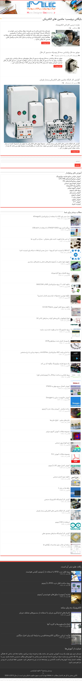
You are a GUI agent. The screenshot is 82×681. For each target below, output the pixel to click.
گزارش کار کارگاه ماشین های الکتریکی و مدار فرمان (60, 80)
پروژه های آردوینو (75, 190)
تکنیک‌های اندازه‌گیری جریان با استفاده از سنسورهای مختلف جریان (44, 612)
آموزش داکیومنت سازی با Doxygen (58, 397)
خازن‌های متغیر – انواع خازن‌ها (60, 420)
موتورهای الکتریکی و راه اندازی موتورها (66, 55)
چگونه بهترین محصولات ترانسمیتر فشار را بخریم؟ (53, 295)
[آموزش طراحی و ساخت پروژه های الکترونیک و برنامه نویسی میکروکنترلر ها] (41, 7)
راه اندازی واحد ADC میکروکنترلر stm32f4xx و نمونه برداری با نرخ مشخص (45, 352)
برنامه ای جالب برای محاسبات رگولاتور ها (56, 544)
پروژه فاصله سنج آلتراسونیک (60, 273)
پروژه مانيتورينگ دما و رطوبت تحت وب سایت (55, 329)
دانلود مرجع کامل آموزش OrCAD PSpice (56, 307)
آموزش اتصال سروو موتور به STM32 (58, 386)
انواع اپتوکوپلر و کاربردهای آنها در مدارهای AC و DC (53, 318)
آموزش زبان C (76, 197)
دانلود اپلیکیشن (35, 670)
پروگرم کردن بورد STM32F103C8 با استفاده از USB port (51, 227)
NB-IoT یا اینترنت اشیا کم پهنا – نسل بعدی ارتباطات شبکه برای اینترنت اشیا (45, 250)
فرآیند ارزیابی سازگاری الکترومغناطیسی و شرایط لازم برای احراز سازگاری (43, 635)
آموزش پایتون (76, 199)
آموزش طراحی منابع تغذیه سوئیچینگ (68, 176)
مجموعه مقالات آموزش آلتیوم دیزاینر (58, 431)
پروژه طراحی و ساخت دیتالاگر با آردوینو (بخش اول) (53, 375)
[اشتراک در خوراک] (1, 18)
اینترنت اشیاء (76, 204)
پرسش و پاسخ (47, 670)
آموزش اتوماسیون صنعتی (72, 183)
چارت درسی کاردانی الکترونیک (68, 25)
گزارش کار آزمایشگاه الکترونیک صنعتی (57, 499)
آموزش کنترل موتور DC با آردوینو (59, 465)
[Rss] (43, 673)
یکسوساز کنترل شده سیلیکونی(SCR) (57, 341)
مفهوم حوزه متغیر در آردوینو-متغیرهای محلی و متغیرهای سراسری (49, 261)
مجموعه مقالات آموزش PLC (60, 454)
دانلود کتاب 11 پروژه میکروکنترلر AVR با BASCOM (53, 284)
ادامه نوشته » (45, 43)
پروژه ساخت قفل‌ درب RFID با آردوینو (56, 583)
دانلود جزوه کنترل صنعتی (61, 476)
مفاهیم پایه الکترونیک (73, 185)
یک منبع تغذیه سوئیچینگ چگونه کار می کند (55, 363)
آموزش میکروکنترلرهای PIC (72, 181)
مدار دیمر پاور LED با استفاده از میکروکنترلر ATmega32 (51, 216)
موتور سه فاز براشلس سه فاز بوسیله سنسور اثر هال (60, 52)
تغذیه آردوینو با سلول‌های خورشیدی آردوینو (54, 594)
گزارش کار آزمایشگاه (71, 83)
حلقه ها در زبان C (64, 488)
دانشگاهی (75, 28)
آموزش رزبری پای (75, 192)
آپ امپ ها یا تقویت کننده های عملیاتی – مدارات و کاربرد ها (50, 239)
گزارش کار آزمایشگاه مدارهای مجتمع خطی (56, 533)
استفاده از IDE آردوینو (62, 522)
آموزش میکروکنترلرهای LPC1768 (70, 178)
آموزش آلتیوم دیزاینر (74, 188)
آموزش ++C (77, 201)
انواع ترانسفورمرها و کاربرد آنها (58, 624)
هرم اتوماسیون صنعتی (62, 442)
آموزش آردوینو (76, 195)
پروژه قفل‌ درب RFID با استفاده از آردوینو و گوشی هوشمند (48, 572)
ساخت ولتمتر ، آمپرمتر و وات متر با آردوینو (56, 409)
